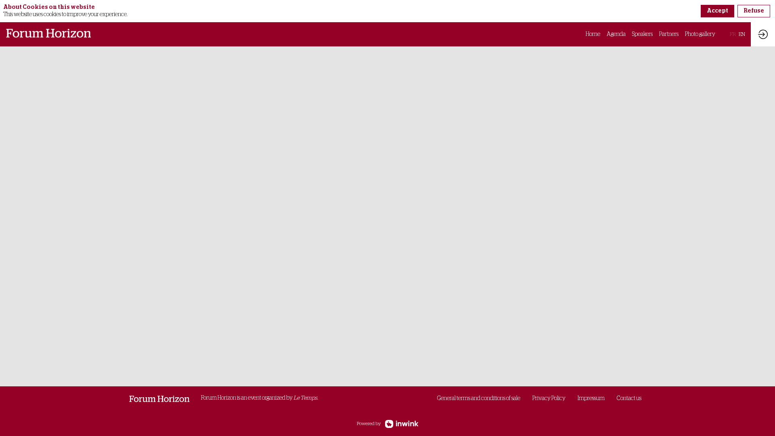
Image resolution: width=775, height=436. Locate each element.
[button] (733, 34)
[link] (593, 34)
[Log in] (763, 34)
